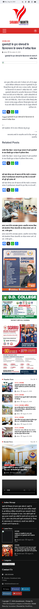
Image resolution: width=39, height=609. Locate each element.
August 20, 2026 (27, 413)
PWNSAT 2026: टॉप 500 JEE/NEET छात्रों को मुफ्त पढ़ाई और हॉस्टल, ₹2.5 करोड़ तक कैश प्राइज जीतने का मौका (25, 431)
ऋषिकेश (26, 405)
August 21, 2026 (27, 391)
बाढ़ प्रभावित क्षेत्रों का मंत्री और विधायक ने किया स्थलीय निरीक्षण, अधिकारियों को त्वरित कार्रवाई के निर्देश (25, 409)
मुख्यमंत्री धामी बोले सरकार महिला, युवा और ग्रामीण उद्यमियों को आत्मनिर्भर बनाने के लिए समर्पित (25, 386)
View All (33, 379)
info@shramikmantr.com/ (11, 583)
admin (5, 52)
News (17, 383)
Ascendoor (12, 606)
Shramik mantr (20, 539)
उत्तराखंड (4, 41)
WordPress (28, 606)
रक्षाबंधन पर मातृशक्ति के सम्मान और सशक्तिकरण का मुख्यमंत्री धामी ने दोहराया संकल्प (25, 535)
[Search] (35, 30)
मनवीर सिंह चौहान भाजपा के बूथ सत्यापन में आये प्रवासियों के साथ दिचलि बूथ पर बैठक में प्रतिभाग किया (19, 151)
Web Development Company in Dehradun (17, 604)
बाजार (8, 41)
